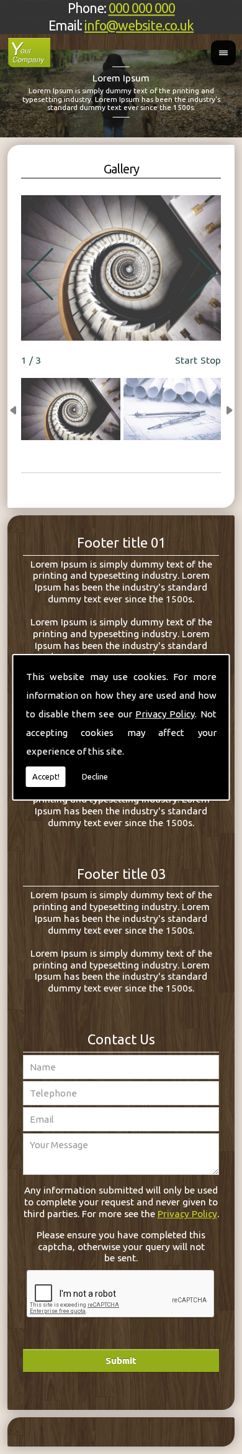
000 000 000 (142, 8)
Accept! (46, 776)
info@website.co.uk (139, 24)
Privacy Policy (165, 714)
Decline (95, 776)
